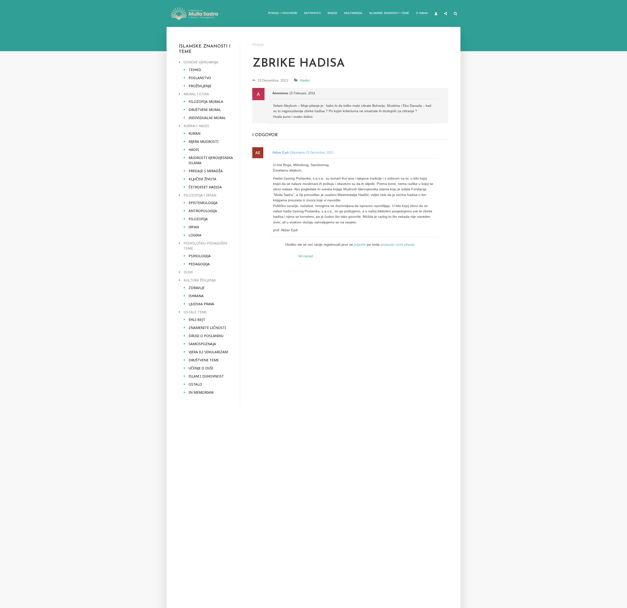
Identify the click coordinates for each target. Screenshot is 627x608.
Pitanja (258, 44)
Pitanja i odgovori (282, 13)
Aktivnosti (312, 13)
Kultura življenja (200, 280)
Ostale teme (195, 312)
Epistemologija (203, 202)
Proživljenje (200, 86)
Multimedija (353, 13)
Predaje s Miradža (206, 171)
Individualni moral (207, 117)
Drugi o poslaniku (206, 335)
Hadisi (305, 80)
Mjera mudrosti (203, 141)
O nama (422, 13)
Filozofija (198, 219)
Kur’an (194, 133)
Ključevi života (202, 179)
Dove (188, 272)
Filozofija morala (206, 101)
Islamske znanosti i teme (389, 13)
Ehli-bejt (197, 319)
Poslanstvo (200, 77)
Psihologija (200, 256)
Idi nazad (306, 256)
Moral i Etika (196, 94)
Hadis (194, 149)
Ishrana (196, 295)
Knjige (332, 13)
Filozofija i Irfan (200, 195)
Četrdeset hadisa (205, 187)
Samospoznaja (202, 343)
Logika (195, 235)
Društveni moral (205, 109)
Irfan (194, 227)
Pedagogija (199, 264)
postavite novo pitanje (397, 244)
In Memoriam (201, 392)
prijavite (360, 244)
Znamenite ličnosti (207, 327)
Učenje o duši (201, 368)
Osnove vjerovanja (201, 62)
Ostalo (195, 384)
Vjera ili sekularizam (208, 352)
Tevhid (195, 69)
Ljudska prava (201, 304)
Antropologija (203, 210)
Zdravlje (197, 287)
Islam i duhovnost (206, 376)
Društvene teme (204, 360)
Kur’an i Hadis (196, 125)
